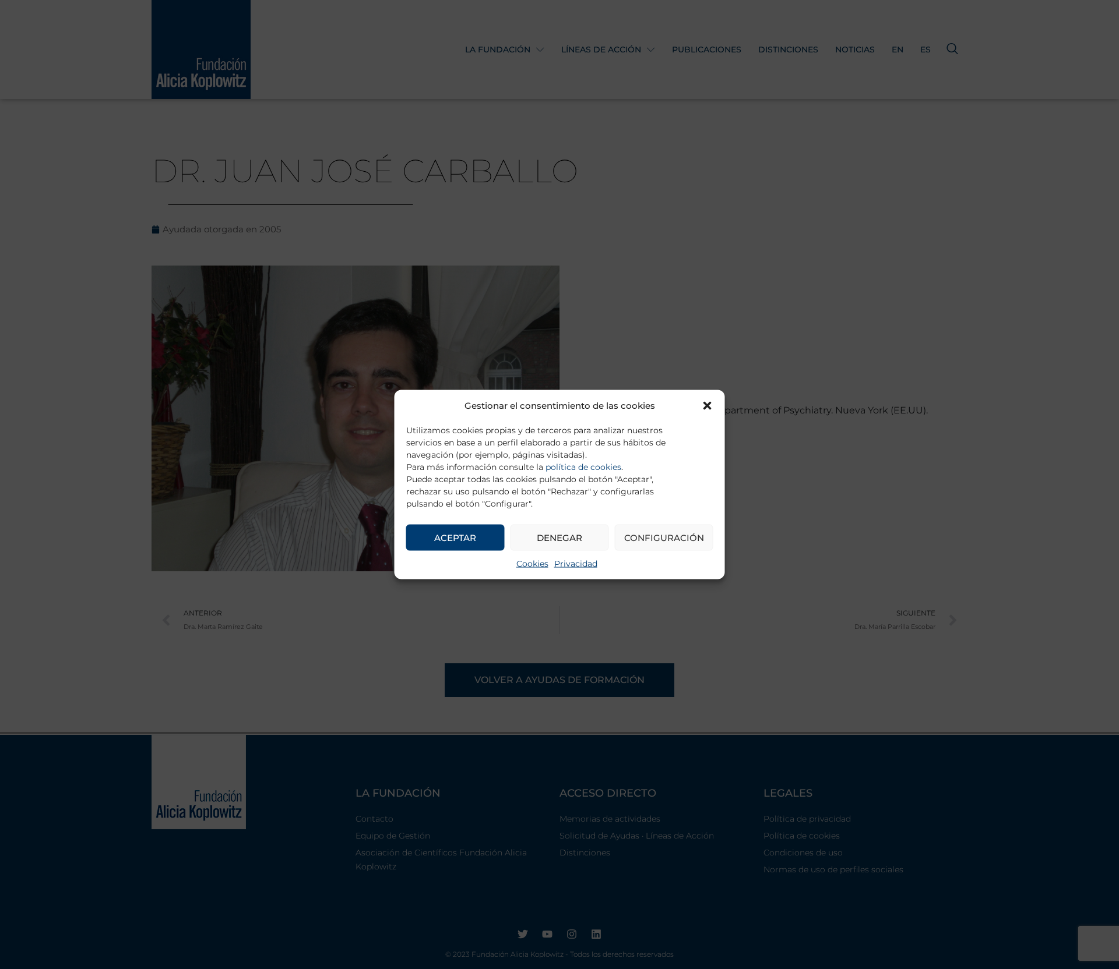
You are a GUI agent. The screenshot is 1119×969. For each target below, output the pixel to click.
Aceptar (455, 537)
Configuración (664, 537)
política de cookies (583, 467)
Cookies (532, 563)
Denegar (559, 537)
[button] (707, 406)
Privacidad (575, 563)
